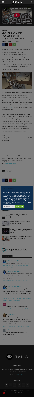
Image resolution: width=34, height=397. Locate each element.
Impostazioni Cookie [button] (9, 206)
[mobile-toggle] (2, 2)
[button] (32, 2)
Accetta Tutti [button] (19, 206)
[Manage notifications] (4, 393)
